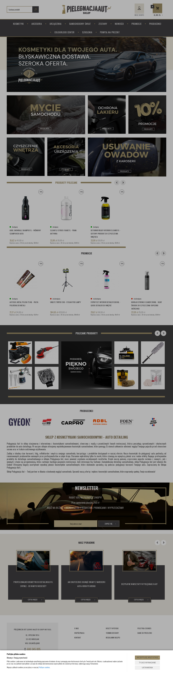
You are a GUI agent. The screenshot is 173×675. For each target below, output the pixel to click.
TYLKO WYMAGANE (147, 663)
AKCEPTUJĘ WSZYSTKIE (147, 657)
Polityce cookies (44, 667)
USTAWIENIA (147, 668)
